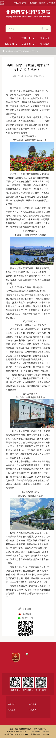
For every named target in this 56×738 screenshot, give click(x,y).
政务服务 (45, 38)
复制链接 (27, 609)
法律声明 (32, 704)
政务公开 (26, 38)
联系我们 (11, 704)
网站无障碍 (33, 3)
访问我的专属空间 (20, 3)
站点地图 (32, 710)
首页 (11, 38)
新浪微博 (27, 614)
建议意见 (11, 710)
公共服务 (26, 44)
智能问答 (42, 3)
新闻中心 (26, 51)
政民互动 (9, 44)
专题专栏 (45, 44)
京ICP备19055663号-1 (40, 731)
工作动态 (35, 51)
